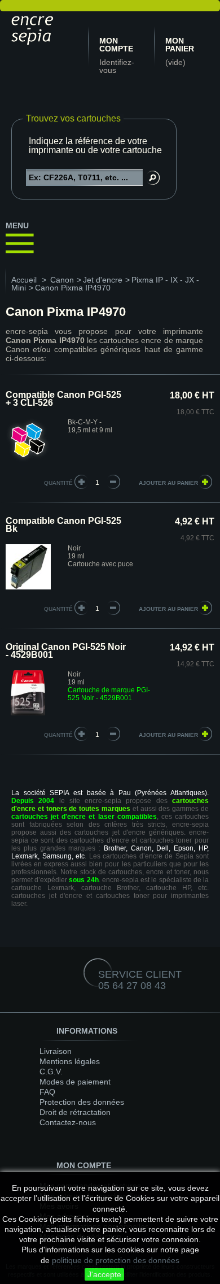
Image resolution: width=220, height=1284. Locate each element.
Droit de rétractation (75, 1112)
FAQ (47, 1091)
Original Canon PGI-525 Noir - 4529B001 (66, 651)
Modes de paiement (75, 1081)
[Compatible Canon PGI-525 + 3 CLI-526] (28, 461)
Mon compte (116, 44)
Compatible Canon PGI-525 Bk (63, 524)
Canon (62, 279)
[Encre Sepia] (34, 28)
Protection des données (81, 1102)
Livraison (55, 1051)
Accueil (24, 279)
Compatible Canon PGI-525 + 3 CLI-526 (63, 398)
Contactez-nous (67, 1122)
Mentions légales (69, 1061)
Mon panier (179, 44)
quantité (58, 483)
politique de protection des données (115, 1260)
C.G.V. (51, 1071)
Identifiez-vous (116, 66)
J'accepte (104, 1274)
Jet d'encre (102, 279)
